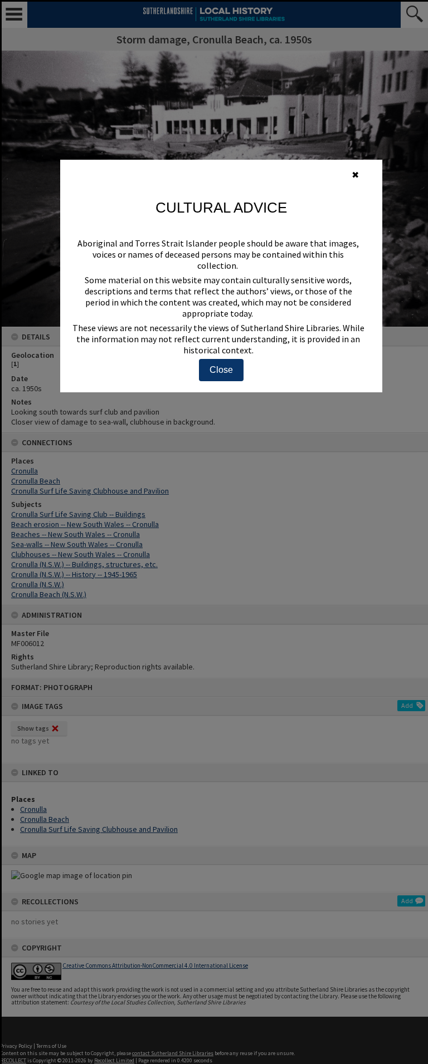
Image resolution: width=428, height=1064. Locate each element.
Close (221, 370)
